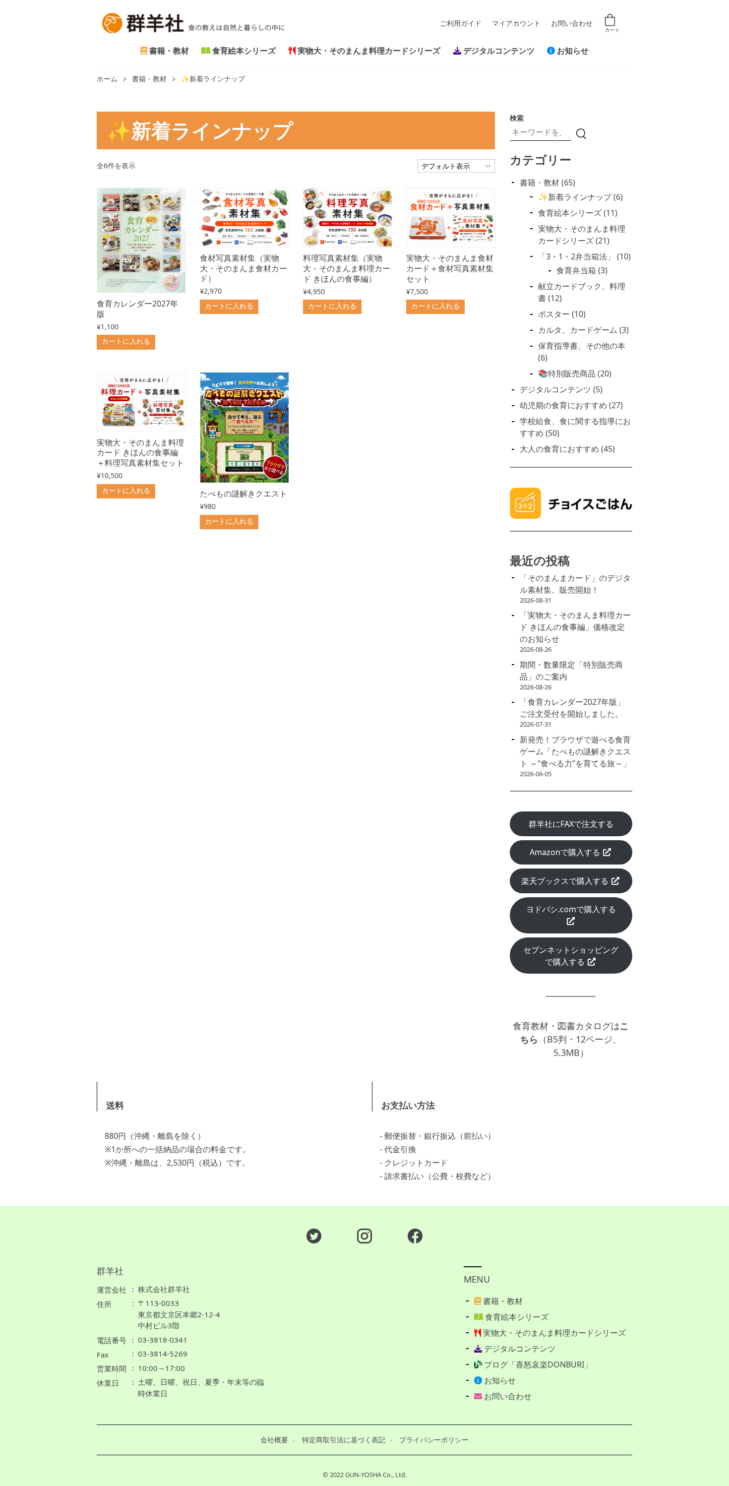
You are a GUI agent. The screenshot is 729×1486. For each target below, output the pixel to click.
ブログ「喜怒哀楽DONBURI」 (537, 1364)
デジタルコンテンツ (498, 50)
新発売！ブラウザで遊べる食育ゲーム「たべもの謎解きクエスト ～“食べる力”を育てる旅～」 (575, 751)
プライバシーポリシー (434, 1439)
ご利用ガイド (461, 23)
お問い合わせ (572, 23)
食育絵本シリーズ (243, 50)
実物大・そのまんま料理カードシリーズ (368, 50)
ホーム (107, 79)
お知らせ (572, 50)
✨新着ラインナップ (213, 79)
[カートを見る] (611, 22)
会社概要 (274, 1439)
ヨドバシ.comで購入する (571, 909)
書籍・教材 (168, 50)
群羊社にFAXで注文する (571, 823)
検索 (517, 118)
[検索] (581, 133)
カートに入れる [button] (126, 341)
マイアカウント (516, 23)
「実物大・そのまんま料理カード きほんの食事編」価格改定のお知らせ (575, 627)
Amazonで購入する (566, 852)
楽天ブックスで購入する (565, 880)
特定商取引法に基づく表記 (343, 1439)
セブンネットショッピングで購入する (570, 955)
